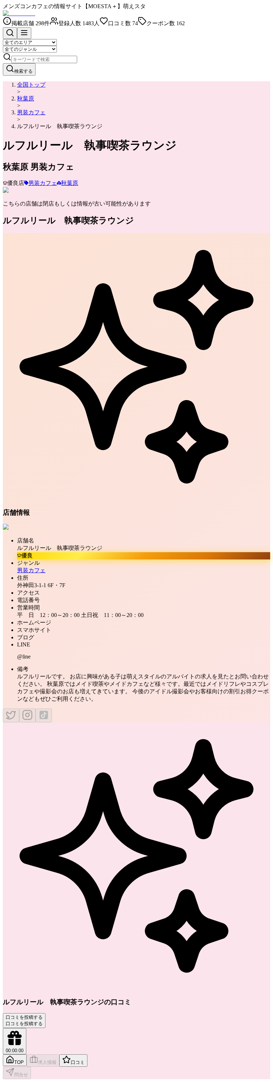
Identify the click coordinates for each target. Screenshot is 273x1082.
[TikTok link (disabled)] (44, 715)
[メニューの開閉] (24, 33)
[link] (59, 126)
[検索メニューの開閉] (10, 33)
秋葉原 (25, 98)
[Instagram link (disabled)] (27, 715)
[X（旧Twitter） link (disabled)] (11, 715)
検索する (23, 71)
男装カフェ (31, 112)
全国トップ (31, 85)
